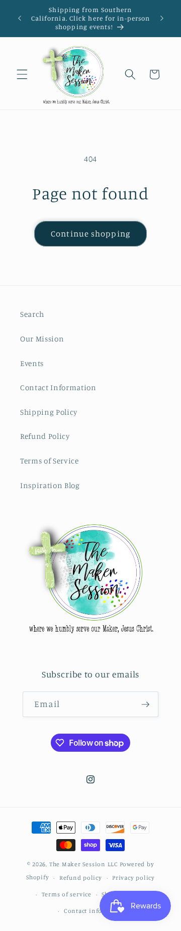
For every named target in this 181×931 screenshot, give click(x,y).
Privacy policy (133, 877)
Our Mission (42, 338)
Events (32, 363)
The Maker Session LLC (83, 864)
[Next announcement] (162, 19)
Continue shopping (90, 233)
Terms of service (67, 894)
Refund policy (80, 877)
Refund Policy (45, 436)
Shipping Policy (48, 412)
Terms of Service (49, 461)
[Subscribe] (145, 704)
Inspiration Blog (50, 485)
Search (32, 314)
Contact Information (58, 387)
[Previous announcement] (20, 19)
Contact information (96, 910)
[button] (22, 74)
